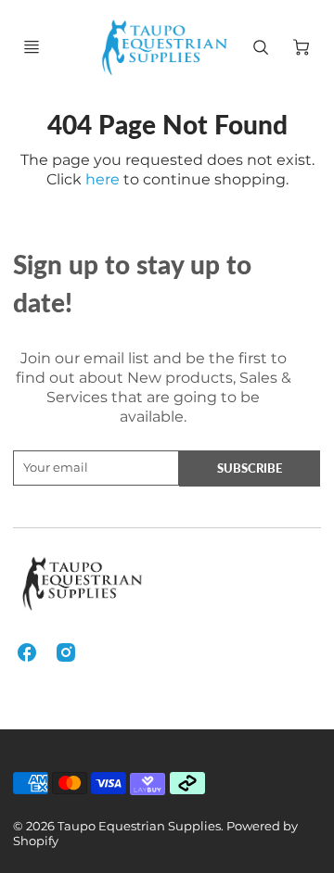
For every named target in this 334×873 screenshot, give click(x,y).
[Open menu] (31, 47)
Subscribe (250, 468)
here (102, 179)
